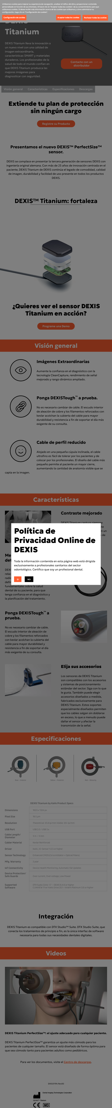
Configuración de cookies (14, 17)
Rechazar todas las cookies (95, 17)
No (29, 579)
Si (18, 579)
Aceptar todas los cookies (68, 17)
